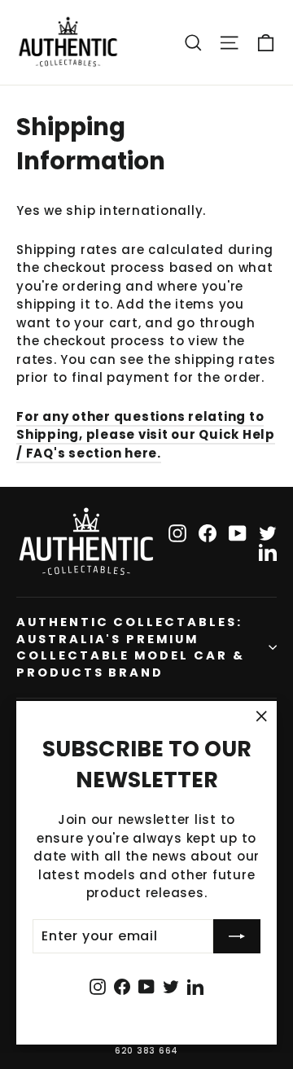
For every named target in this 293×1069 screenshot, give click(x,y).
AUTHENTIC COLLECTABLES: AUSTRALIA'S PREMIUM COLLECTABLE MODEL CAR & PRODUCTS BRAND (130, 647)
